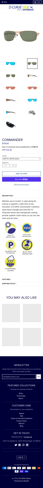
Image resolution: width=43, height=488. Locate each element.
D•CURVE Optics (24, 478)
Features (6, 279)
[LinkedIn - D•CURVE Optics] (27, 445)
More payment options (21, 184)
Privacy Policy (21, 421)
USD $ (20, 457)
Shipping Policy (9, 284)
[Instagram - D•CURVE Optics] (23, 445)
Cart (38, 2)
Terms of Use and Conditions (21, 418)
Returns (21, 423)
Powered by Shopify (21, 481)
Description (7, 196)
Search (21, 413)
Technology (20, 396)
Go (38, 377)
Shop (21, 393)
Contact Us (28, 437)
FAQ (21, 416)
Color (4, 156)
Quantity (5, 163)
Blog (21, 426)
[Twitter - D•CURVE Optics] (16, 445)
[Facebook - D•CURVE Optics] (19, 445)
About (21, 398)
